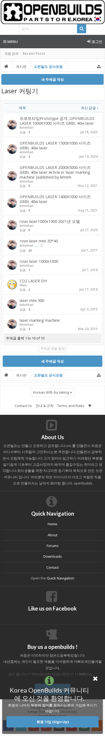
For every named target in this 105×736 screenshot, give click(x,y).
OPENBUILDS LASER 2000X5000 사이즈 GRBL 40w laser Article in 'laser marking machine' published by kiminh (55, 172)
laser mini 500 (32, 300)
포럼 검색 (11, 53)
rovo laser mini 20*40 (39, 240)
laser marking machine (40, 320)
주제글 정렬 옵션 (52, 348)
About (52, 534)
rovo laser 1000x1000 (39, 261)
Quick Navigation (60, 578)
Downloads (52, 556)
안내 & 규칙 (45, 405)
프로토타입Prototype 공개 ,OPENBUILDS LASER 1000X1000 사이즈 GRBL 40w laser (57, 121)
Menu (12, 41)
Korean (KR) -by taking (51, 392)
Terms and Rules (71, 405)
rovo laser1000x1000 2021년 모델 (50, 221)
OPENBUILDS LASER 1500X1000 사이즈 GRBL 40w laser (55, 145)
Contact (52, 567)
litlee (23, 285)
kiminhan (26, 127)
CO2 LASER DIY (33, 280)
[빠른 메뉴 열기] (98, 66)
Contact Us (23, 405)
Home (52, 524)
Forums (53, 545)
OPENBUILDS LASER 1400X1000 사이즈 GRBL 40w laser (55, 199)
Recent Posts (34, 53)
